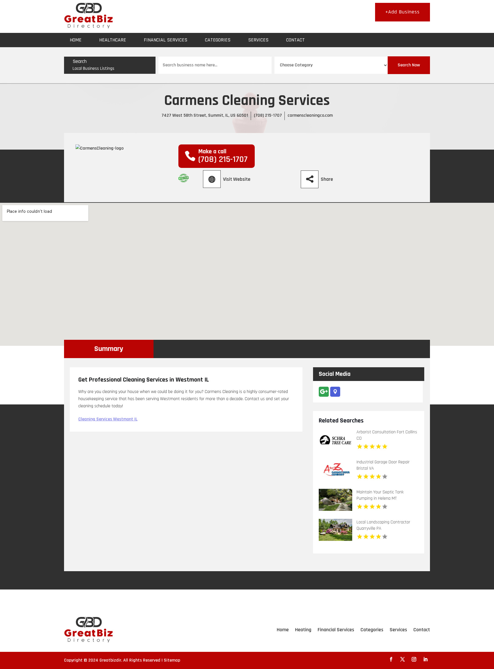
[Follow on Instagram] (414, 659)
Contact (295, 40)
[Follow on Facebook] (391, 659)
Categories (217, 40)
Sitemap (172, 660)
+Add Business (402, 12)
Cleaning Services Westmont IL (108, 419)
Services (258, 40)
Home (75, 40)
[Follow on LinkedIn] (425, 659)
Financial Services (165, 40)
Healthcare (112, 40)
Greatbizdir (110, 660)
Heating (303, 629)
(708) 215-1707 (268, 115)
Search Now (409, 65)
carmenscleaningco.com (310, 115)
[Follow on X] (402, 659)
